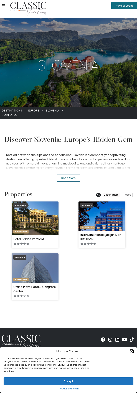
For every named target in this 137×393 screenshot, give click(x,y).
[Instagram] (110, 339)
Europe (33, 110)
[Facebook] (103, 339)
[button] (131, 351)
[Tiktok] (131, 339)
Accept (68, 381)
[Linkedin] (117, 339)
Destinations (12, 110)
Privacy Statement (69, 388)
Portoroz (9, 115)
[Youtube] (124, 339)
